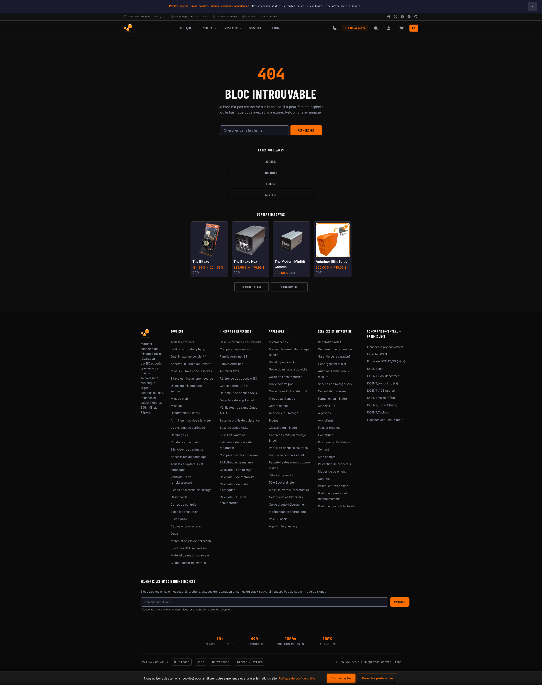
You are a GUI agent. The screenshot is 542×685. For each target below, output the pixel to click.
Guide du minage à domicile (288, 369)
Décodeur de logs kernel (237, 400)
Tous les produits (182, 342)
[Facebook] (409, 16)
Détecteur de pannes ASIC (238, 393)
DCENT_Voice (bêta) (381, 397)
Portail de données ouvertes (288, 447)
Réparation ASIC (289, 287)
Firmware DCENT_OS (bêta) (386, 361)
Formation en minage (332, 398)
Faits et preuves (329, 427)
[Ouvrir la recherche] (376, 28)
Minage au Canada (282, 398)
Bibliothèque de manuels (237, 462)
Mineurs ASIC (180, 406)
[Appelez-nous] (334, 28)
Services (255, 28)
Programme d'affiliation (334, 442)
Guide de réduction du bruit (288, 391)
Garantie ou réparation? (334, 356)
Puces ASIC (179, 519)
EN (414, 28)
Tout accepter (341, 678)
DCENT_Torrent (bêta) (382, 405)
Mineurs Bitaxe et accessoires (191, 371)
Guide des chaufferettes (285, 377)
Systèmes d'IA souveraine (189, 548)
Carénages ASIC (182, 435)
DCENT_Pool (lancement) (384, 376)
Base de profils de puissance (240, 420)
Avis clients (325, 420)
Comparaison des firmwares (239, 455)
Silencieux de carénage (187, 449)
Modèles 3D (326, 406)
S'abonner (399, 602)
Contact (277, 28)
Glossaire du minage (283, 427)
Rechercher (306, 130)
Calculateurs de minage (236, 469)
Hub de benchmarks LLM (286, 455)
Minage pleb (179, 398)
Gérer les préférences (378, 678)
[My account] (388, 28)
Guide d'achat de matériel (188, 562)
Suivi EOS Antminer (233, 435)
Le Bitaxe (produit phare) (188, 349)
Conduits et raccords (185, 442)
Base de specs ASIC (234, 427)
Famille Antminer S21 (234, 356)
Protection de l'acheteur (334, 464)
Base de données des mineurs (240, 342)
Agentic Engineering (283, 526)
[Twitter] (395, 16)
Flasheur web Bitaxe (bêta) (385, 420)
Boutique (186, 28)
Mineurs (208, 28)
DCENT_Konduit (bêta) (382, 383)
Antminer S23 (229, 371)
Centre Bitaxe (251, 287)
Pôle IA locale (278, 519)
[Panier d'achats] (401, 28)
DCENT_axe (375, 368)
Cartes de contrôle (183, 504)
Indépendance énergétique (288, 511)
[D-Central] (128, 28)
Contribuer (325, 435)
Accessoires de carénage (188, 457)
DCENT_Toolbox (378, 412)
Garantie (324, 478)
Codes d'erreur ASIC (234, 385)
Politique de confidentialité (336, 506)
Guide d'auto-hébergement (288, 504)
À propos (324, 413)
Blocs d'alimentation (184, 511)
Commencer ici (279, 342)
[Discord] (388, 16)
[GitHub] (415, 16)
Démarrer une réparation (335, 349)
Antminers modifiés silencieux (191, 420)
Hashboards (179, 497)
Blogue (271, 184)
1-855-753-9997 (347, 662)
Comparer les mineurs (235, 349)
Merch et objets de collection (191, 541)
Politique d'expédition (333, 486)
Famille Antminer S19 (234, 364)
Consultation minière (332, 391)
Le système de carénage (188, 427)
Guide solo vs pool (281, 384)
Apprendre (231, 28)
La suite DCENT (378, 354)
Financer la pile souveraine (385, 347)
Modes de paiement (332, 471)
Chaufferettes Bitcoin (185, 413)
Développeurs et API (283, 362)
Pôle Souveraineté (281, 482)
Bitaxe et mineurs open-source (192, 378)
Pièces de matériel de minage (191, 490)
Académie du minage (283, 413)
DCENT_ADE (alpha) (381, 390)
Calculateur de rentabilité (237, 477)
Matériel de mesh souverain (190, 555)
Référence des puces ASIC (238, 378)
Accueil (271, 161)
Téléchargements (281, 475)
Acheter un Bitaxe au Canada (191, 364)
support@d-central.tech (382, 662)
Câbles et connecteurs (186, 526)
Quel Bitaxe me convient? (188, 356)
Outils (174, 533)
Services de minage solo (335, 384)
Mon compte (327, 457)
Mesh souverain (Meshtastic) (289, 490)
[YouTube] (402, 16)
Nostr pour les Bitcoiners (286, 497)
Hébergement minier (332, 364)
